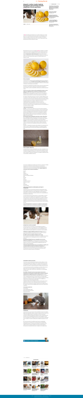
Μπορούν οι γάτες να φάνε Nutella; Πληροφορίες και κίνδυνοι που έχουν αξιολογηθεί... (27, 382)
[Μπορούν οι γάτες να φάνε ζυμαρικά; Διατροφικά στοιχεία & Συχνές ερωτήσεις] (44, 363)
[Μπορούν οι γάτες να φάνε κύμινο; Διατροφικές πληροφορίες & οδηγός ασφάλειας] (36, 363)
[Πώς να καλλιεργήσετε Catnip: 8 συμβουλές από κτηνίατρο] (27, 371)
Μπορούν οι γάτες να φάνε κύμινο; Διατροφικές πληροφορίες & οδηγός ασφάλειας (36, 366)
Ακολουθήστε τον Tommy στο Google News (31, 340)
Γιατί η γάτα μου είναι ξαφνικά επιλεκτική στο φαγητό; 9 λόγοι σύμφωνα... (44, 374)
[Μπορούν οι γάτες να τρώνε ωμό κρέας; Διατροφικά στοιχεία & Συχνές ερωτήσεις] (44, 378)
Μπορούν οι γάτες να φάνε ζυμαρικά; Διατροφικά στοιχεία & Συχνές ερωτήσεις (44, 366)
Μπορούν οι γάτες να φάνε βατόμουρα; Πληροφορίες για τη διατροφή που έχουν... (44, 389)
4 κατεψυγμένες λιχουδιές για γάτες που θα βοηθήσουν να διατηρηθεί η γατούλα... (35, 389)
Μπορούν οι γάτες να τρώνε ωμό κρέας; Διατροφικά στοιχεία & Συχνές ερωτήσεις (44, 382)
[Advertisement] (35, 29)
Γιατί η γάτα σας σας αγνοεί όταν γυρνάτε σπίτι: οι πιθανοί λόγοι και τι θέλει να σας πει (54, 25)
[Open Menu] (23, 1)
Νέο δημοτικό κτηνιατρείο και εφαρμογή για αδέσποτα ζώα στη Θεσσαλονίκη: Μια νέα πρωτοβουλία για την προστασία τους (54, 16)
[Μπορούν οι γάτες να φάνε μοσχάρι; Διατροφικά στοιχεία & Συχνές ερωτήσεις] (36, 378)
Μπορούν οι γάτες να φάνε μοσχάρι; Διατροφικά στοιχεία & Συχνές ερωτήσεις (35, 382)
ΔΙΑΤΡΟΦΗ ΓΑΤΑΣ (27, 357)
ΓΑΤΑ (24, 357)
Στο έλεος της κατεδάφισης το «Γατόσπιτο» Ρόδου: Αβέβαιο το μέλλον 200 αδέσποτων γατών (53, 21)
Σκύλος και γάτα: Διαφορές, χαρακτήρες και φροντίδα (53, 12)
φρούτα (38, 50)
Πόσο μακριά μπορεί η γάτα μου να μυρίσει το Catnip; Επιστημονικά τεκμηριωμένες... (35, 374)
